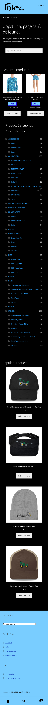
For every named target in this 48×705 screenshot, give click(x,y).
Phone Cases (16, 147)
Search (24, 701)
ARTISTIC (15, 165)
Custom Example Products (18, 203)
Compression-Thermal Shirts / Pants (25, 289)
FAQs (7, 647)
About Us (8, 642)
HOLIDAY (14, 178)
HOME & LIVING (14, 233)
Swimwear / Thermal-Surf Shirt (23, 337)
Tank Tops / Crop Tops (19, 341)
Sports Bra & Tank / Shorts (21, 332)
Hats (13, 225)
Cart (37, 699)
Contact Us (9, 674)
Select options (12, 113)
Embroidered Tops (18, 220)
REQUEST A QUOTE (12, 678)
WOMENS (11, 311)
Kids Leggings (16, 264)
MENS (10, 281)
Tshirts (14, 302)
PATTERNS (15, 190)
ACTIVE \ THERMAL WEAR (21, 160)
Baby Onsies (15, 259)
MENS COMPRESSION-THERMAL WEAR (26, 186)
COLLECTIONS (13, 156)
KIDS (10, 255)
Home (7, 17)
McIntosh (12, 276)
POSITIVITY (15, 195)
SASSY (13, 199)
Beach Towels (16, 238)
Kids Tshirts (15, 272)
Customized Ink (11, 655)
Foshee (11, 229)
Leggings (14, 328)
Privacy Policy (10, 651)
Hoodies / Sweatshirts (19, 294)
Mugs (13, 242)
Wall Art (14, 251)
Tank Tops (15, 298)
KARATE (14, 182)
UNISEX (11, 306)
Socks (13, 152)
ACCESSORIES (13, 139)
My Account (8, 701)
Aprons (14, 216)
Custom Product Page (16, 208)
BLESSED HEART (17, 169)
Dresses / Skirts (17, 319)
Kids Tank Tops (17, 268)
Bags (13, 143)
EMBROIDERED (14, 212)
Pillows (14, 246)
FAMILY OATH (16, 173)
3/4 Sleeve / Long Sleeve (20, 285)
